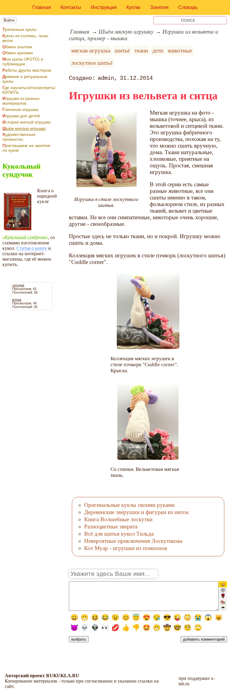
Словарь (188, 7)
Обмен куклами (17, 52)
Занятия (159, 7)
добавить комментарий (204, 639)
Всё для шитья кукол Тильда (119, 534)
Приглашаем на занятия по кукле (26, 148)
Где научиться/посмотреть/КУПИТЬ (28, 90)
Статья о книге (31, 248)
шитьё (122, 50)
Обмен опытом (17, 46)
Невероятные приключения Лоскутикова (133, 541)
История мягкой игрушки (26, 122)
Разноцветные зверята (110, 526)
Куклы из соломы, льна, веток (25, 38)
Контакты (70, 7)
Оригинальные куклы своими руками (129, 505)
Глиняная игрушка (20, 109)
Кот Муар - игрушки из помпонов (125, 548)
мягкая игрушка (90, 50)
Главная (41, 7)
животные (180, 50)
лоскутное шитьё (91, 63)
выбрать (78, 639)
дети (157, 50)
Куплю (133, 7)
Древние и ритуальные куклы (24, 79)
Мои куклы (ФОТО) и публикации (22, 61)
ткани (141, 50)
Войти (9, 20)
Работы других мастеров (26, 70)
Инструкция (104, 7)
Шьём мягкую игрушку (24, 128)
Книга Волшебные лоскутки (118, 519)
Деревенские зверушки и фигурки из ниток (136, 512)
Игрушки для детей (21, 115)
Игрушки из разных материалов (21, 101)
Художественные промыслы (19, 137)
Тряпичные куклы (19, 29)
